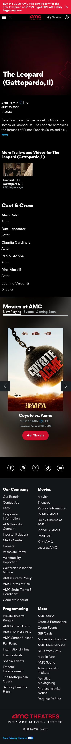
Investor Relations (16, 534)
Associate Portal (14, 552)
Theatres (44, 502)
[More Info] (21, 102)
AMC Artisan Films (16, 626)
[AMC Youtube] (60, 468)
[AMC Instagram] (23, 468)
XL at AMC (45, 542)
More (5, 134)
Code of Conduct (15, 600)
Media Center (13, 540)
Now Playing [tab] (12, 312)
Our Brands (11, 497)
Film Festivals (12, 655)
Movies (43, 497)
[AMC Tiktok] (48, 468)
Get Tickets (35, 435)
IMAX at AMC (48, 514)
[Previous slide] (5, 386)
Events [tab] (28, 312)
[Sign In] (67, 17)
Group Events (48, 627)
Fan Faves (10, 643)
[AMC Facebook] (10, 468)
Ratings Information (52, 508)
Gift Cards (45, 633)
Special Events (13, 661)
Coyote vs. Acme (35, 415)
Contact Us (11, 502)
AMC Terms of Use (16, 584)
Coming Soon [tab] (46, 312)
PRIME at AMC (49, 530)
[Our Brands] (36, 718)
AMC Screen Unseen (18, 638)
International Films (16, 649)
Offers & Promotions (52, 622)
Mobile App (46, 656)
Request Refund (49, 699)
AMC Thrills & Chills (17, 632)
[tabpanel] (35, 386)
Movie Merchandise (52, 639)
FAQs (7, 508)
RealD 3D (44, 536)
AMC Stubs (46, 616)
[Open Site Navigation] (4, 17)
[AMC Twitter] (35, 468)
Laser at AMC (47, 547)
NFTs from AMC (49, 651)
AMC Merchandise (51, 645)
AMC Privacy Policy (17, 578)
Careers (8, 546)
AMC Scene (46, 662)
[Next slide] (66, 386)
